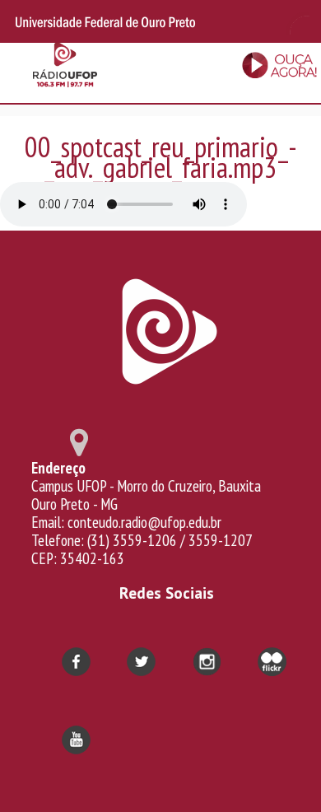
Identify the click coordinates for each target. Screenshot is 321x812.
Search (296, 21)
